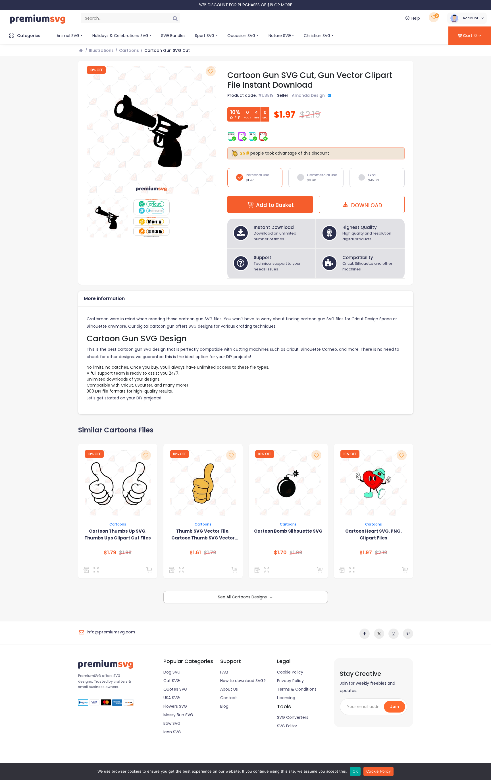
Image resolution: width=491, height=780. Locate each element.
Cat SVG (171, 680)
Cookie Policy (290, 672)
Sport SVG (205, 35)
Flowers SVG (175, 706)
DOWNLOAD (366, 205)
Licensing (286, 698)
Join (394, 706)
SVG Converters (292, 717)
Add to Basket (275, 205)
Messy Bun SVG (178, 715)
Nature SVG (280, 35)
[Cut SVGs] (258, 570)
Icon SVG (172, 732)
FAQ (224, 672)
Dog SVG (171, 672)
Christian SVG (317, 35)
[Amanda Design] (343, 570)
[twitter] (379, 634)
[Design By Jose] (173, 570)
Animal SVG (68, 35)
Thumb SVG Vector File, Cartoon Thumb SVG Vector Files (203, 534)
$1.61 (195, 552)
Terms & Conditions (297, 689)
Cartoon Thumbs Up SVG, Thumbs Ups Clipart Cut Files (117, 534)
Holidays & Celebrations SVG (120, 35)
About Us (229, 689)
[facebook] (364, 634)
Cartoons (129, 50)
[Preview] (97, 570)
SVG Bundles (173, 35)
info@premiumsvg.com (111, 632)
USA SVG (171, 698)
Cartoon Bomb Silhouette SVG (288, 531)
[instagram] (393, 634)
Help (415, 18)
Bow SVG (171, 723)
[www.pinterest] (408, 634)
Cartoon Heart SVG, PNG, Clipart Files (373, 534)
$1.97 (365, 552)
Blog (224, 706)
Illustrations (101, 50)
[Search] (175, 18)
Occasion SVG (241, 35)
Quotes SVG (175, 689)
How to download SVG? (243, 680)
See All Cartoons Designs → (245, 597)
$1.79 (110, 552)
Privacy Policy (290, 680)
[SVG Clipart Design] (87, 570)
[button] (467, 18)
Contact (228, 698)
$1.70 (280, 552)
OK (355, 771)
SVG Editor (287, 726)
